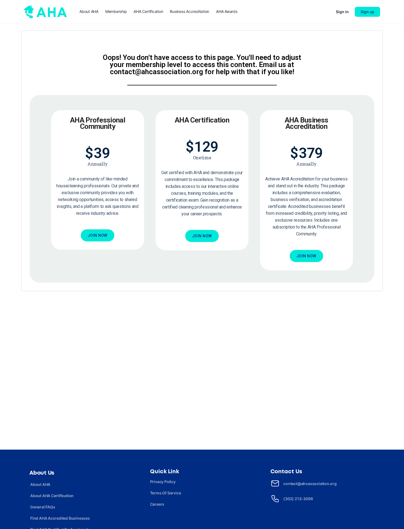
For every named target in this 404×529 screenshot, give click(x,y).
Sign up (367, 11)
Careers (157, 504)
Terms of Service (165, 493)
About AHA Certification (52, 495)
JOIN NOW (97, 235)
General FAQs (42, 507)
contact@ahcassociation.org (310, 483)
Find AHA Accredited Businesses (60, 518)
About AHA (40, 484)
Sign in (342, 11)
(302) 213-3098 (298, 498)
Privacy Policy (163, 481)
